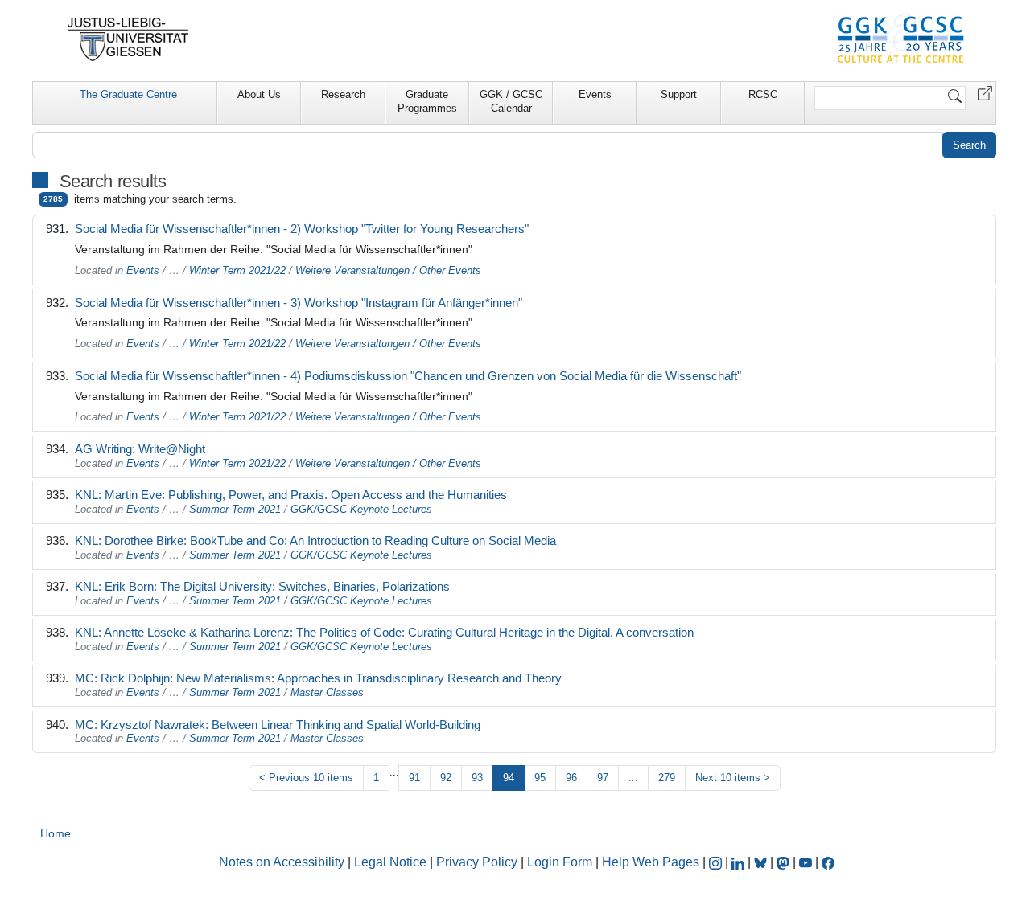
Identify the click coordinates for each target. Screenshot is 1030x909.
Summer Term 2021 (235, 509)
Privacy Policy (476, 862)
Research (343, 94)
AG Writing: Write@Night (140, 449)
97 (602, 778)
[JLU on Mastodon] (785, 862)
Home (55, 833)
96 (571, 778)
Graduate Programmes (427, 101)
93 (477, 778)
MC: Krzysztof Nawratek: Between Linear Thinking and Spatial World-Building (277, 724)
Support (679, 94)
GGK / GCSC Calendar (511, 101)
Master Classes (327, 692)
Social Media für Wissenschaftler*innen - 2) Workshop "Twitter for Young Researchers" (302, 228)
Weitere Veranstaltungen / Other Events (388, 270)
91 (414, 778)
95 (540, 778)
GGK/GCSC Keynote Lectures (361, 509)
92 (445, 778)
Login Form (559, 862)
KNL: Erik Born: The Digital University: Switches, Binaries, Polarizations (262, 586)
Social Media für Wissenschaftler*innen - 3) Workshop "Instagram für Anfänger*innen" (298, 302)
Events (595, 94)
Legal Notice (390, 862)
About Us (259, 94)
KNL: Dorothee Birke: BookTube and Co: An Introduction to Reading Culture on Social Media (315, 540)
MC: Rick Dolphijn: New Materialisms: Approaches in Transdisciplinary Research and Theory (318, 678)
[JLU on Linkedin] (739, 862)
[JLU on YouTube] (807, 862)
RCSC (762, 94)
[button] (985, 92)
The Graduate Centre (128, 94)
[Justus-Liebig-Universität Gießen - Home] (128, 39)
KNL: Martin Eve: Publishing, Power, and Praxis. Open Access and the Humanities (291, 495)
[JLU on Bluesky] (762, 862)
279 (666, 778)
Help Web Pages (650, 862)
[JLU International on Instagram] (717, 862)
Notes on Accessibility (283, 862)
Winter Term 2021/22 (237, 270)
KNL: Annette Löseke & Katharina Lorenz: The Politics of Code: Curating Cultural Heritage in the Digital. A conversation (384, 632)
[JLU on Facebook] (828, 862)
